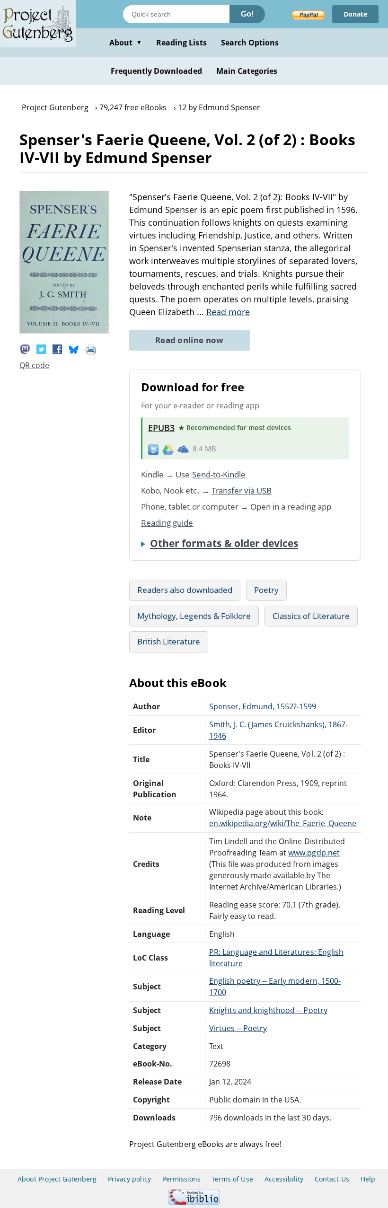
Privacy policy (129, 1178)
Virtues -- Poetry (238, 1028)
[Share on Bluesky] (74, 348)
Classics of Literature (311, 615)
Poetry (266, 589)
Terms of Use (232, 1178)
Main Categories (247, 71)
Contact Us (332, 1178)
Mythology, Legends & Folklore (194, 615)
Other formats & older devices (224, 543)
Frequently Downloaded (156, 71)
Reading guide (167, 522)
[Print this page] (91, 348)
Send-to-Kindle (219, 474)
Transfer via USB (242, 490)
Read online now (189, 340)
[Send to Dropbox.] (153, 449)
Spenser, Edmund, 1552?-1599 (263, 706)
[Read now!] (64, 331)
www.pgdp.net (313, 852)
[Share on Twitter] (41, 348)
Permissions (181, 1178)
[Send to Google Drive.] (168, 449)
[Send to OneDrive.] (183, 449)
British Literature (168, 641)
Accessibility (284, 1178)
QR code (34, 365)
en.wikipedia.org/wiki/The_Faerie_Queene (282, 823)
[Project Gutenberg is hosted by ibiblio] (194, 1202)
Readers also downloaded (184, 589)
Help (368, 1178)
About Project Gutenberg (57, 1178)
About (125, 42)
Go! (247, 14)
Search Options (250, 42)
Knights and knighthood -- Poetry (268, 1010)
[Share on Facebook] (57, 348)
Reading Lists (181, 42)
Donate (355, 13)
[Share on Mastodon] (25, 348)
